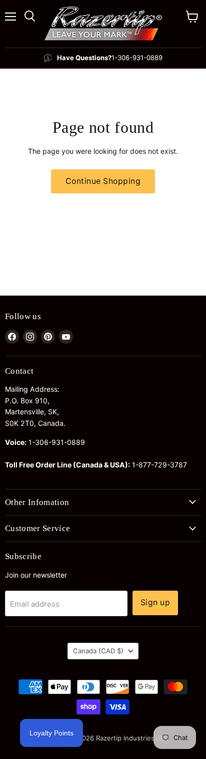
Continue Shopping (103, 181)
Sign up (155, 602)
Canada (98, 651)
